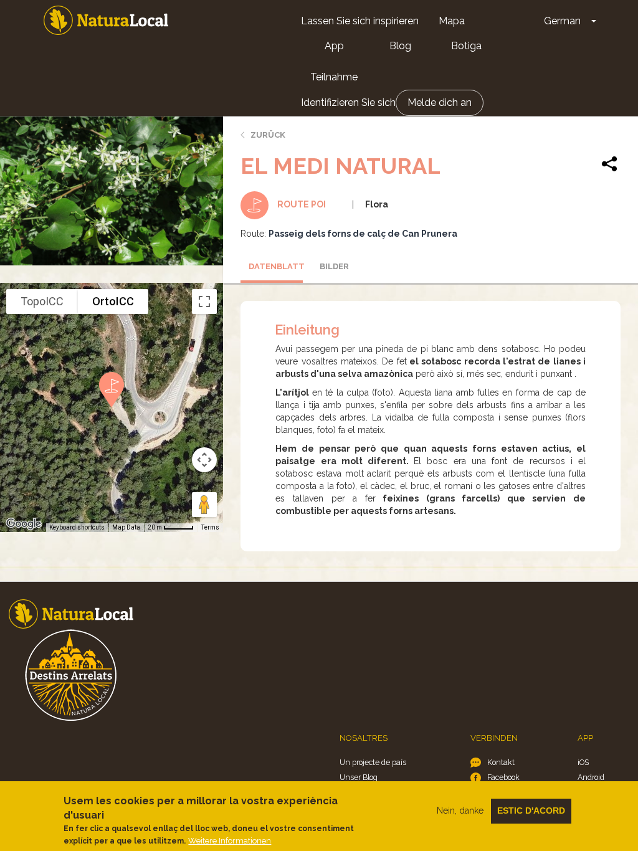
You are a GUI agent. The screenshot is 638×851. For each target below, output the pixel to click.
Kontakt (501, 762)
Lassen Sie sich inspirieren (360, 21)
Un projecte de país (373, 762)
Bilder (334, 266)
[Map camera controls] (204, 459)
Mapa (452, 21)
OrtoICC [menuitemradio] (113, 301)
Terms (210, 527)
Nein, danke (460, 810)
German (562, 21)
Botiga (466, 46)
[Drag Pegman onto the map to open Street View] (204, 504)
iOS (583, 762)
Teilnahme (334, 77)
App (334, 46)
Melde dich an (439, 102)
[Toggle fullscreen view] (204, 301)
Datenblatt (276, 266)
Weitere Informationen (229, 840)
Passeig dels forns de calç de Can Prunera (363, 234)
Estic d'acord (531, 810)
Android (591, 777)
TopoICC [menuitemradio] (42, 301)
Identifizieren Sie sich (348, 102)
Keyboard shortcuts (77, 527)
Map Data (126, 527)
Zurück (267, 135)
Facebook (503, 777)
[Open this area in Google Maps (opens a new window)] (23, 524)
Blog (400, 46)
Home (106, 20)
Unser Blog (359, 777)
